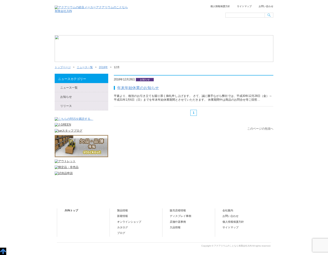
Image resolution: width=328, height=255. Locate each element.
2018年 (103, 67)
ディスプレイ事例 (180, 216)
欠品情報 (175, 227)
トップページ (70, 28)
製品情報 (122, 210)
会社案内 (226, 28)
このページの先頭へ (260, 128)
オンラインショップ (163, 28)
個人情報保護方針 (220, 6)
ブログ (257, 28)
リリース (66, 106)
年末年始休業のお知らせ (138, 88)
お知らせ (66, 96)
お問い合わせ (266, 6)
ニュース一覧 (101, 28)
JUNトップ (71, 210)
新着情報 (122, 216)
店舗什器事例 (178, 221)
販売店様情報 (194, 28)
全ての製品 (132, 28)
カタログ (122, 227)
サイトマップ (244, 6)
